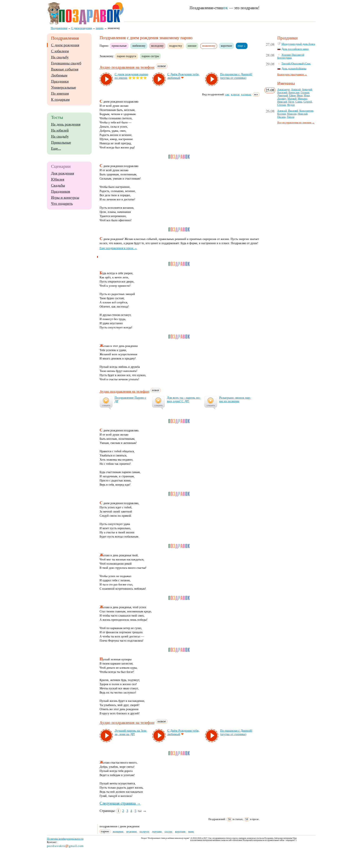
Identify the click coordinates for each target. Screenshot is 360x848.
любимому (138, 45)
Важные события (64, 69)
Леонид (281, 98)
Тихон (290, 117)
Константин (306, 110)
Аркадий (307, 89)
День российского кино (295, 49)
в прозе (235, 94)
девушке (157, 831)
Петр (291, 101)
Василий (282, 92)
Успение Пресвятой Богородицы (290, 56)
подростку (175, 45)
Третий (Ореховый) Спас (296, 63)
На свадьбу (60, 57)
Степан (281, 104)
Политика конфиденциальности (65, 838)
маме (191, 831)
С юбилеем (60, 51)
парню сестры (150, 56)
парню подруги (126, 56)
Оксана (281, 117)
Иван (300, 95)
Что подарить (62, 203)
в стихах (246, 94)
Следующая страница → (120, 803)
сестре (168, 831)
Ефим (292, 95)
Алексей (296, 89)
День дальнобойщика (293, 68)
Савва (298, 101)
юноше (192, 45)
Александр (283, 89)
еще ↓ (242, 45)
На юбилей (60, 130)
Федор (291, 104)
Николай (282, 101)
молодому (157, 45)
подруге (144, 831)
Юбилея (57, 179)
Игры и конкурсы (65, 197)
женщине (118, 831)
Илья (307, 95)
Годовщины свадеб (66, 63)
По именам (60, 93)
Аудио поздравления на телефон (127, 67)
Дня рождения (62, 173)
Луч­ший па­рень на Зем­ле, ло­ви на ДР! (131, 732)
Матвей (292, 98)
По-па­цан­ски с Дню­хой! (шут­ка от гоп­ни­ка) (236, 76)
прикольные (119, 45)
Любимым (59, 75)
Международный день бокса (298, 44)
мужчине (131, 831)
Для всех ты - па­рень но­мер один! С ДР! (183, 399)
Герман (305, 92)
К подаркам (60, 99)
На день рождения (65, 124)
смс (227, 94)
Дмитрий (282, 95)
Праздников (60, 191)
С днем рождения (65, 45)
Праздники (60, 81)
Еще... (56, 148)
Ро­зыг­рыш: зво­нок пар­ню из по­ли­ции (235, 399)
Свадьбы (58, 185)
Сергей (308, 101)
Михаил (302, 98)
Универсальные (63, 87)
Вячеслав (294, 92)
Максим (291, 113)
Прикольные (61, 142)
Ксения (281, 113)
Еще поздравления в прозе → (118, 248)
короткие (226, 45)
